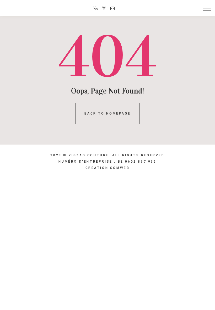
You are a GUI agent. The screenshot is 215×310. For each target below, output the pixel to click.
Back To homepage (107, 113)
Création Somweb (107, 168)
